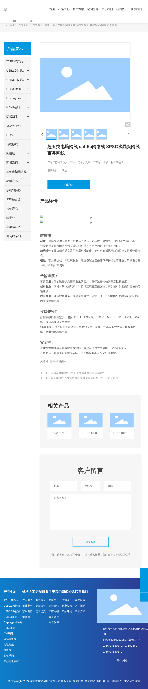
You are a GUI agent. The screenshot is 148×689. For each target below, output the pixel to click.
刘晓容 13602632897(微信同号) (121, 639)
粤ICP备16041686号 (97, 681)
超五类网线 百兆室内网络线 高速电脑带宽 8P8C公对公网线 (84, 377)
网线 (46, 24)
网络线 (36, 24)
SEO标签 (78, 681)
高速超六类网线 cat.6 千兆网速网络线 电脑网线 (78, 372)
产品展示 (23, 24)
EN (31, 20)
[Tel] (144, 580)
